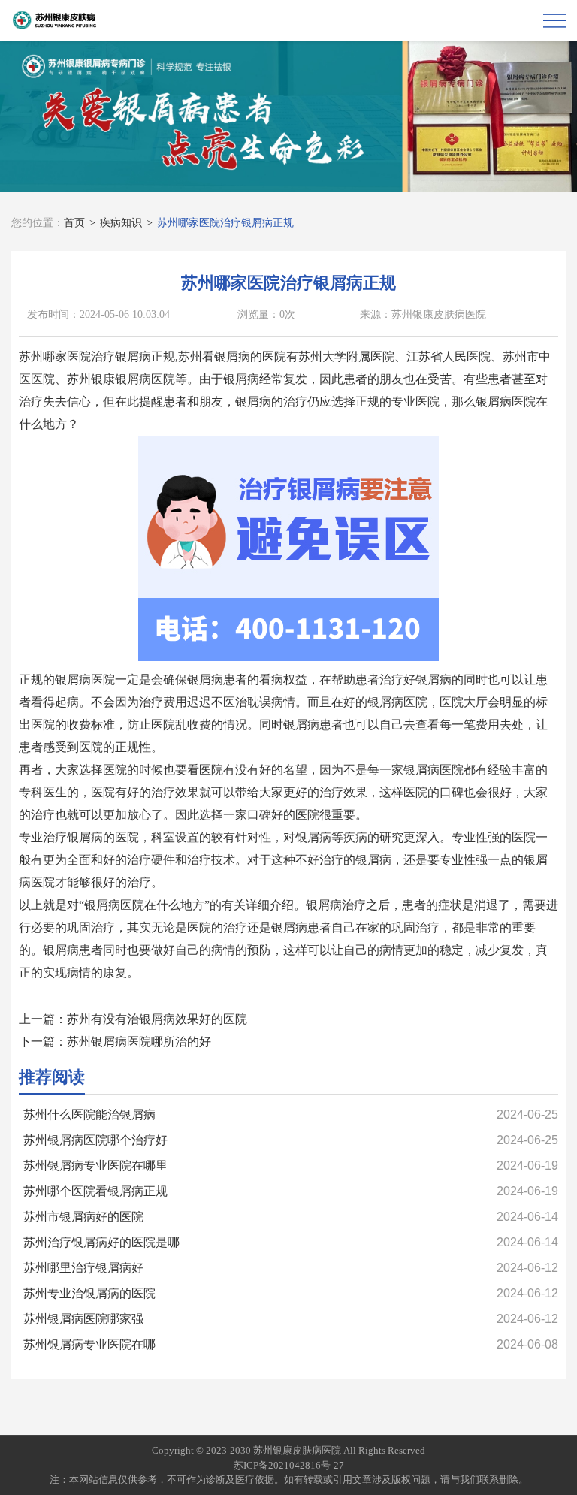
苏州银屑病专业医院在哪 (89, 1344)
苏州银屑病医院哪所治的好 (139, 1041)
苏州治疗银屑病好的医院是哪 (101, 1242)
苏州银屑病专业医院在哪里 (95, 1165)
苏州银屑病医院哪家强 (83, 1318)
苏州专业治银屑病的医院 (89, 1293)
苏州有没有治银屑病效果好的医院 (157, 1019)
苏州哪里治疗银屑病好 (83, 1267)
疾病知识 (121, 222)
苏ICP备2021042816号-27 (289, 1465)
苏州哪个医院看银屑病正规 (95, 1191)
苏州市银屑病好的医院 (83, 1216)
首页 (74, 222)
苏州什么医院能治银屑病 (89, 1114)
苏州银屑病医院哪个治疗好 (95, 1140)
